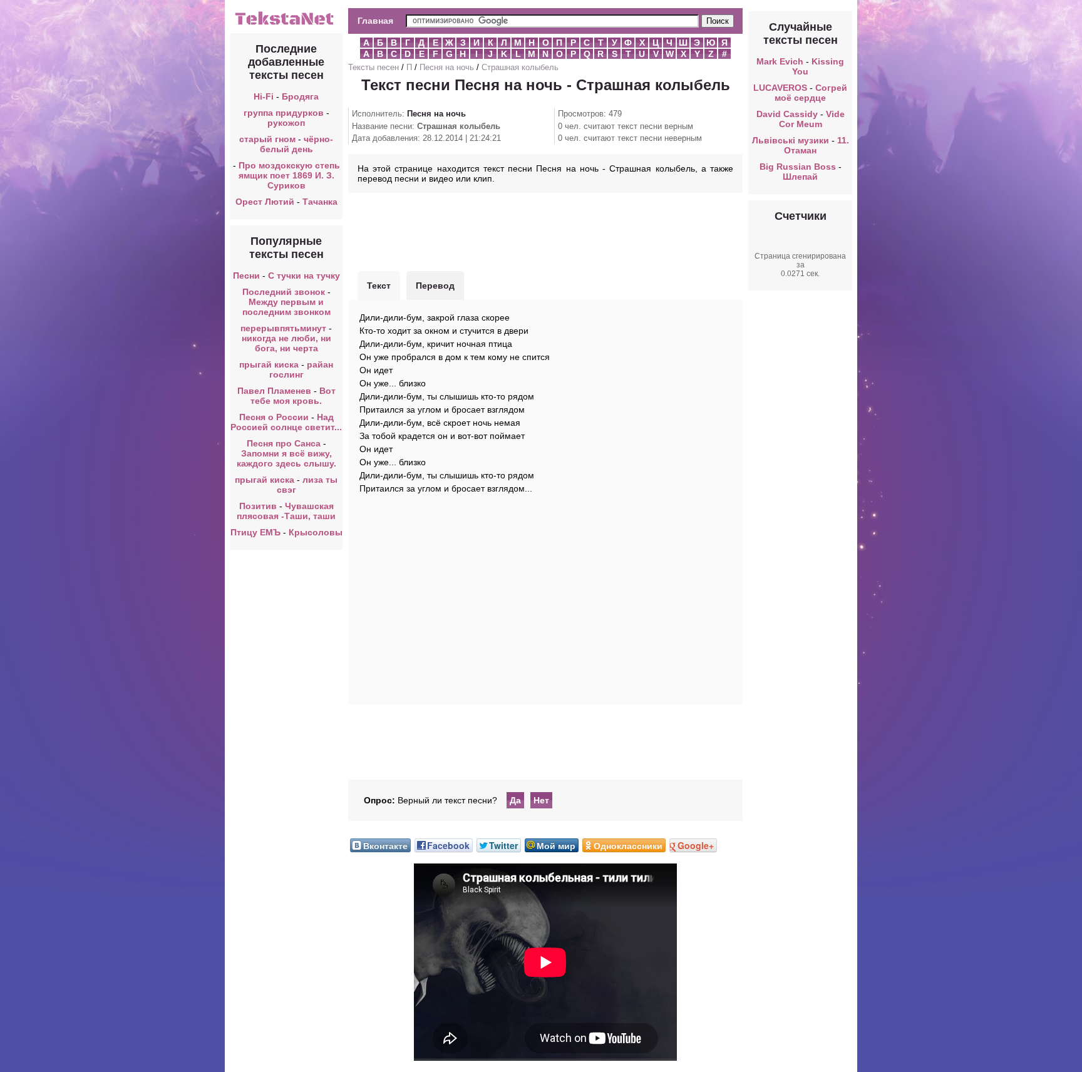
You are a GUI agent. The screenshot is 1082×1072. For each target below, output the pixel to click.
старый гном (267, 139)
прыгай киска (269, 364)
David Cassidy (787, 114)
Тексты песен (373, 67)
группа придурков (284, 113)
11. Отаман (816, 145)
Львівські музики (790, 140)
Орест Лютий (264, 202)
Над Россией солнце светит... (286, 422)
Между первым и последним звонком (286, 307)
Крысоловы (316, 532)
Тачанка (319, 202)
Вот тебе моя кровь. (293, 396)
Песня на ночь (447, 67)
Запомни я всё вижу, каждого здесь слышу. (286, 458)
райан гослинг (301, 369)
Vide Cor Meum (812, 119)
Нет (541, 800)
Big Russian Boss (798, 167)
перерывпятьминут (283, 328)
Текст (379, 286)
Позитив (258, 506)
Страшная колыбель (520, 67)
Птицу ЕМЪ (255, 532)
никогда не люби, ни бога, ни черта (286, 343)
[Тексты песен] (286, 24)
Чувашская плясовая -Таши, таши (286, 511)
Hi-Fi (264, 96)
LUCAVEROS (780, 88)
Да (515, 800)
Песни (246, 276)
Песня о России (274, 417)
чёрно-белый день (297, 144)
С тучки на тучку (304, 276)
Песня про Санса (284, 443)
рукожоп (286, 123)
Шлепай (800, 177)
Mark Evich (779, 61)
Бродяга (300, 96)
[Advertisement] (545, 230)
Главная (375, 21)
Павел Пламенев (274, 391)
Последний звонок (283, 292)
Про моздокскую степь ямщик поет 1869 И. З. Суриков (289, 175)
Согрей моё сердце (811, 93)
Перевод (435, 286)
